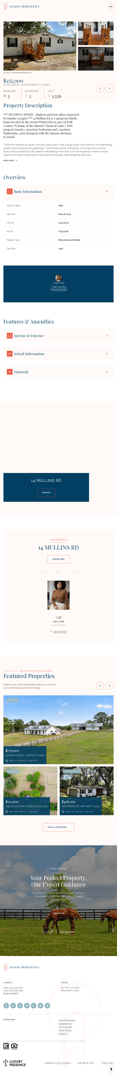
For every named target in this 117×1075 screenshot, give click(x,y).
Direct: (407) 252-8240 (13, 990)
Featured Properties (66, 1020)
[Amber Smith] (58, 595)
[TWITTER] (34, 1005)
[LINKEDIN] (20, 1005)
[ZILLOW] (47, 1005)
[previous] (100, 686)
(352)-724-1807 (59, 286)
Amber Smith (58, 621)
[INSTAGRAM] (13, 1005)
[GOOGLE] (40, 1005)
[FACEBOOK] (6, 1005)
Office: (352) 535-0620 (13, 988)
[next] (110, 686)
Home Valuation (65, 1027)
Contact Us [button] (63, 1034)
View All (96, 59)
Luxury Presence (63, 1063)
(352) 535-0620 (67, 932)
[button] (58, 913)
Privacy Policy (107, 1063)
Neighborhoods (65, 1024)
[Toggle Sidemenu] (111, 6)
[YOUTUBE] (27, 1005)
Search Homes (64, 1030)
